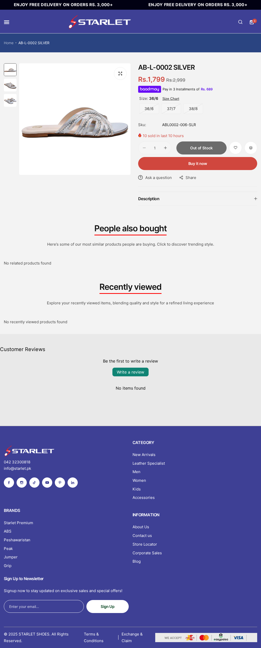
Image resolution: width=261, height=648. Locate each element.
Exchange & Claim (132, 637)
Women (139, 480)
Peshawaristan (17, 539)
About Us (141, 526)
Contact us (142, 535)
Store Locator (145, 544)
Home (9, 43)
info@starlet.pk (17, 468)
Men (136, 471)
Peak (8, 548)
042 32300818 (17, 462)
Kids (137, 489)
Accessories (144, 497)
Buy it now (197, 163)
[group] (74, 119)
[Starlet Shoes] (100, 22)
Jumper (11, 557)
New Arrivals (144, 454)
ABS (7, 531)
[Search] (240, 22)
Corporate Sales (147, 552)
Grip (7, 565)
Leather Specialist (149, 463)
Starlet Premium (18, 522)
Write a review (130, 372)
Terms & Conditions (93, 637)
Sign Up (107, 606)
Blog (137, 561)
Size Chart (170, 99)
